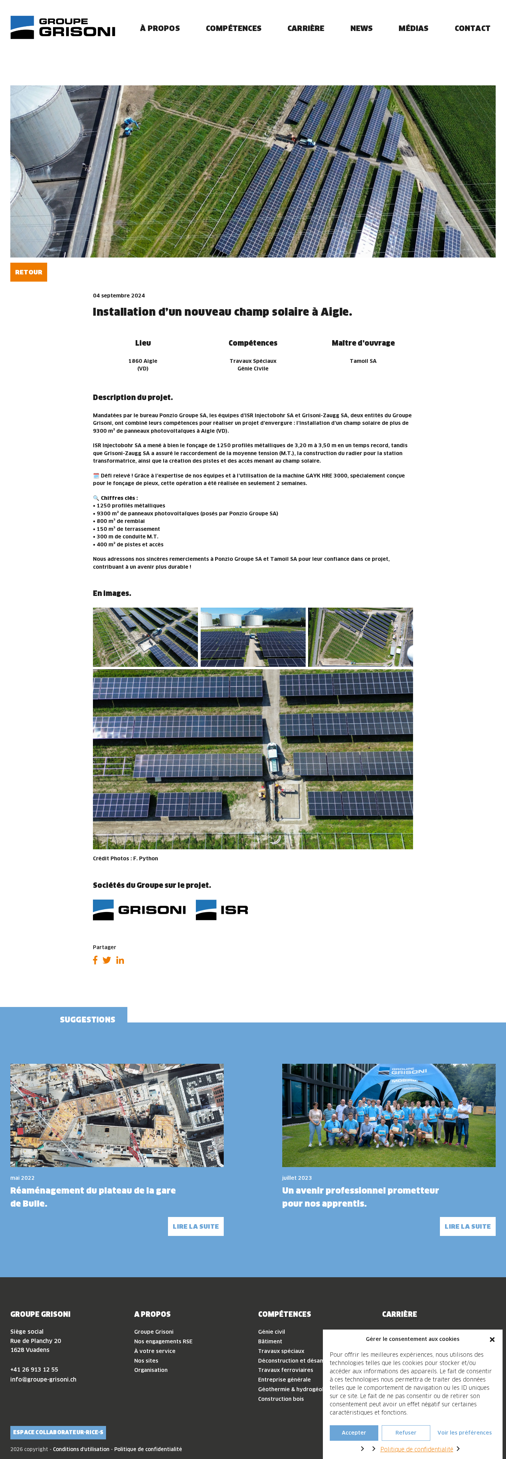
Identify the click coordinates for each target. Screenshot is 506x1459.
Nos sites (146, 1361)
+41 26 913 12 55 (34, 1369)
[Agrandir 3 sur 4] (404, 616)
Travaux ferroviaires (285, 1370)
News (361, 28)
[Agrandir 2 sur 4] (296, 616)
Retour (28, 272)
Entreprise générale (284, 1380)
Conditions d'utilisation (81, 1449)
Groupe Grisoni (153, 1332)
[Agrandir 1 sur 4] (189, 616)
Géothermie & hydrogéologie (296, 1389)
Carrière (306, 28)
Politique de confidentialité (416, 1449)
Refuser (406, 1433)
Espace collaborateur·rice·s (58, 1432)
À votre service (155, 1351)
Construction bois (281, 1399)
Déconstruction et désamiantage (301, 1361)
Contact (473, 28)
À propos (160, 28)
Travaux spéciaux (281, 1351)
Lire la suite (196, 1226)
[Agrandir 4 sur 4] (404, 678)
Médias (414, 28)
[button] (492, 1339)
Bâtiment (270, 1341)
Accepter (354, 1433)
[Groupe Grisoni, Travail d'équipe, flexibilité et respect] (62, 27)
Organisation (151, 1370)
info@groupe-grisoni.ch (43, 1379)
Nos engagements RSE (163, 1341)
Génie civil (271, 1332)
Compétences (234, 28)
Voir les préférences (465, 1433)
